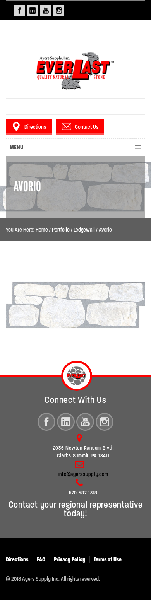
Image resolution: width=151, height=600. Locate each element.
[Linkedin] (66, 422)
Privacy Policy (69, 559)
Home (42, 229)
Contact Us (86, 126)
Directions (35, 126)
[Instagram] (104, 422)
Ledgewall (84, 229)
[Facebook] (46, 422)
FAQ (41, 559)
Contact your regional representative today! (76, 509)
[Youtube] (85, 422)
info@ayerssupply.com (83, 474)
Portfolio (61, 229)
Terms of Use (108, 559)
